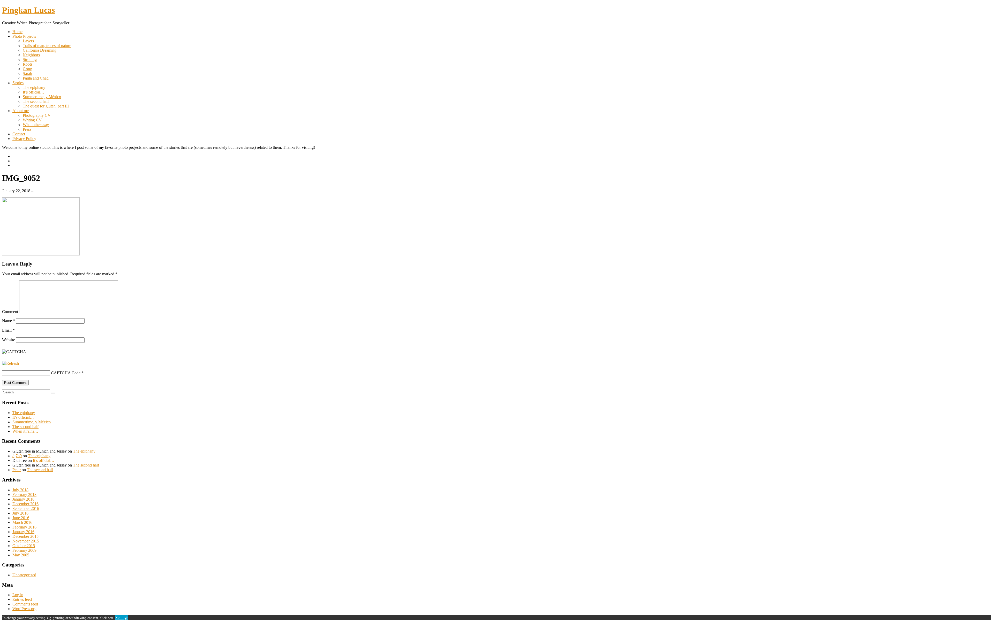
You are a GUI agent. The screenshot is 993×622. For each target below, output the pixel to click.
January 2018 (23, 499)
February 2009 (24, 550)
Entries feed (22, 599)
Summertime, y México (42, 97)
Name (8, 320)
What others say (36, 124)
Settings (121, 617)
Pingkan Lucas (28, 10)
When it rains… (25, 431)
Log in (17, 595)
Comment (10, 311)
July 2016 (20, 513)
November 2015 (25, 541)
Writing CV (32, 120)
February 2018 (24, 494)
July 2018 (20, 490)
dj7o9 (17, 456)
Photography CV (37, 115)
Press (27, 129)
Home (17, 31)
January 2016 (23, 532)
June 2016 (20, 518)
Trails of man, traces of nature (47, 45)
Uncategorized (24, 575)
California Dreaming (39, 50)
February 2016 (24, 527)
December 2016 (25, 504)
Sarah (27, 73)
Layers (28, 41)
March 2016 (22, 522)
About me (20, 110)
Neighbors (31, 55)
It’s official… (33, 92)
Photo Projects (24, 36)
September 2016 (25, 508)
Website (8, 340)
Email (8, 330)
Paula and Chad (36, 78)
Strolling (30, 59)
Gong (27, 69)
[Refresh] (10, 363)
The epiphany (34, 87)
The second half (36, 101)
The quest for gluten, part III (46, 106)
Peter (16, 470)
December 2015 (25, 536)
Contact (18, 134)
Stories (18, 83)
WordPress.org (24, 609)
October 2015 (23, 545)
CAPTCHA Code (65, 373)
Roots (27, 64)
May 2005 (20, 555)
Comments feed (25, 604)
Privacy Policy (24, 138)
